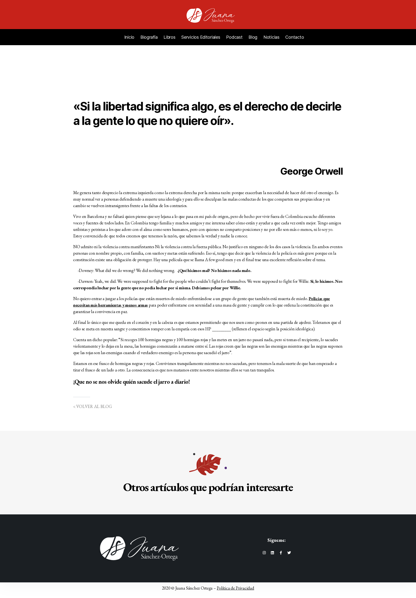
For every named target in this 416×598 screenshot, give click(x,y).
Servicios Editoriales (200, 37)
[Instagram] (264, 553)
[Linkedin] (272, 553)
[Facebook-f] (281, 553)
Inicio (129, 37)
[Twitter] (289, 553)
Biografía (149, 37)
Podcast (234, 37)
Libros (169, 37)
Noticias (271, 37)
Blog (252, 37)
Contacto (294, 37)
